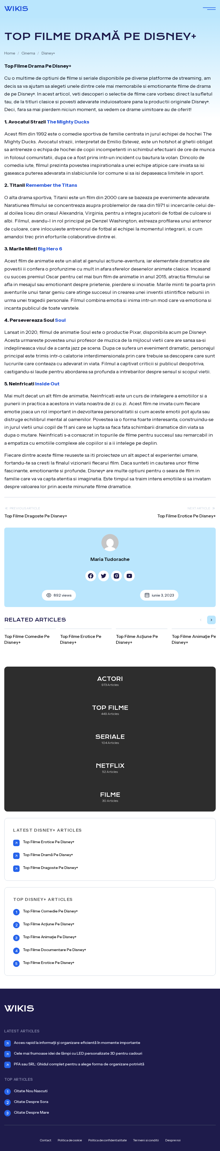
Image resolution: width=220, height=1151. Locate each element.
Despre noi (173, 1140)
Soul (60, 320)
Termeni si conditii (146, 1140)
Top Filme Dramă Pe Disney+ (48, 855)
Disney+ (48, 53)
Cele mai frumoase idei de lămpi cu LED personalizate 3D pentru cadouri (78, 1053)
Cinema (28, 53)
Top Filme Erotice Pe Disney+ (186, 515)
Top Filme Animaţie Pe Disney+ (49, 937)
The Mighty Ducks (68, 122)
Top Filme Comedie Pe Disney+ (50, 911)
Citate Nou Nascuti (30, 1090)
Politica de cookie (70, 1140)
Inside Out (47, 384)
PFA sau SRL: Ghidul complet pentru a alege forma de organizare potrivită (79, 1064)
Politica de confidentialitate (107, 1140)
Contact (45, 1140)
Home (9, 53)
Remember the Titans (51, 185)
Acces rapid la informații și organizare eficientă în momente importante (77, 1042)
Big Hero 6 (50, 249)
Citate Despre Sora (31, 1101)
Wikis (16, 9)
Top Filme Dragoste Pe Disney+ (35, 515)
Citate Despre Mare (31, 1112)
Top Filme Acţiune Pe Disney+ (48, 924)
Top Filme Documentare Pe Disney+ (54, 950)
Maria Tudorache (110, 559)
